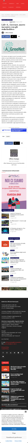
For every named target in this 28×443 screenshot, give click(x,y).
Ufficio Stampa (9, 32)
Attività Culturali (5, 232)
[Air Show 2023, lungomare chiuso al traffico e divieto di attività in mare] (5, 260)
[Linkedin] (10, 352)
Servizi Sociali (4, 224)
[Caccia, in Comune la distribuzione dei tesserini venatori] (5, 216)
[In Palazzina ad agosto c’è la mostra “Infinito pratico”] (5, 231)
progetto (8, 136)
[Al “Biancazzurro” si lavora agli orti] (5, 223)
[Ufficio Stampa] (3, 32)
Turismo (12, 250)
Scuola (12, 241)
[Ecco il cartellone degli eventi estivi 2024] (5, 253)
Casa (12, 266)
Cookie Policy (9, 440)
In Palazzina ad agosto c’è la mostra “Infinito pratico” (17, 229)
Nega (14, 433)
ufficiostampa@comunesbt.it (13, 342)
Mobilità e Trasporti (15, 257)
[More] (19, 36)
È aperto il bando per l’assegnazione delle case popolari (17, 270)
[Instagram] (6, 352)
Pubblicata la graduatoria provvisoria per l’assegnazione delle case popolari (18, 279)
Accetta (14, 429)
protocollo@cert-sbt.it (10, 344)
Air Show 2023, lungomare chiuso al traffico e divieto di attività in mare (17, 261)
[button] (25, 411)
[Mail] (14, 352)
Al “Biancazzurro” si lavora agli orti (18, 221)
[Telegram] (18, 352)
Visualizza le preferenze (14, 437)
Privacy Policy (18, 440)
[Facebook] (3, 352)
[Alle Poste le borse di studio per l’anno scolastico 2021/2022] (5, 244)
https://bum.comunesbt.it (14, 161)
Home (3, 14)
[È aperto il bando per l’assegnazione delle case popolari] (5, 269)
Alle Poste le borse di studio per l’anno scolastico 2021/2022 (17, 245)
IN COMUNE (7, 14)
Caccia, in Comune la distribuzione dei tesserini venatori (17, 215)
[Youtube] (3, 356)
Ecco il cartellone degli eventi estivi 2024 (18, 252)
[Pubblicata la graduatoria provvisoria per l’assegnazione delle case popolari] (5, 278)
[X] (22, 352)
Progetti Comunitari (14, 14)
